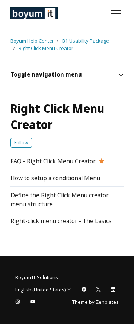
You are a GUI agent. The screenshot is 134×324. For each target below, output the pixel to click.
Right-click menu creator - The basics (61, 221)
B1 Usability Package (85, 40)
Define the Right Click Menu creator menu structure (59, 199)
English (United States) (41, 289)
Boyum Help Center (32, 40)
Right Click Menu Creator (46, 48)
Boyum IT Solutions (36, 277)
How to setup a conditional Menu (55, 178)
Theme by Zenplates (95, 301)
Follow (21, 142)
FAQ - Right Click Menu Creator (53, 161)
